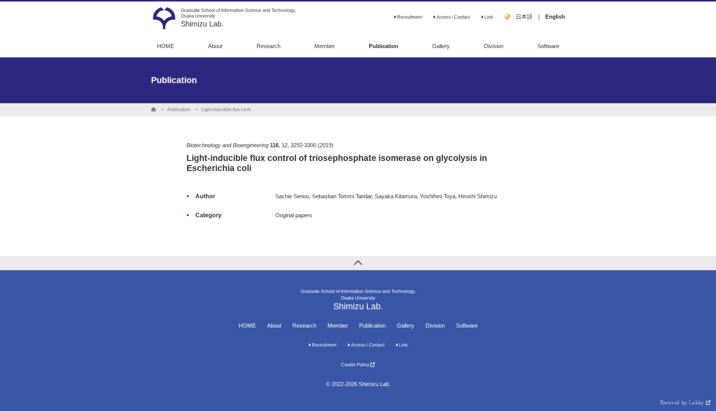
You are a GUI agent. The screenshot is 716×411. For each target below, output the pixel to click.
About (274, 325)
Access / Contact (452, 17)
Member (337, 325)
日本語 (524, 16)
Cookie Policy (355, 364)
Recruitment (409, 17)
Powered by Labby (683, 403)
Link (488, 17)
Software (467, 325)
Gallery (405, 325)
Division (435, 325)
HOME (247, 325)
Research (304, 325)
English (555, 16)
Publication (178, 109)
